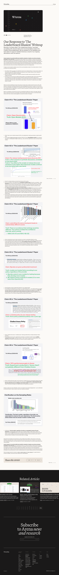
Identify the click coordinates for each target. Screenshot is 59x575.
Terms (47, 554)
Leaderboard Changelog (34, 561)
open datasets (30, 452)
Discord (40, 558)
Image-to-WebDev (21, 560)
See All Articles (41, 508)
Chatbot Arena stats (13, 137)
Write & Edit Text (27, 557)
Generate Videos (27, 561)
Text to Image (20, 561)
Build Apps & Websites (27, 556)
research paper (23, 452)
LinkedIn (40, 555)
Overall (19, 556)
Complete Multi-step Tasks (28, 567)
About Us (33, 554)
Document (19, 569)
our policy (14, 70)
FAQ (33, 558)
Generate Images (27, 560)
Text (19, 557)
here (9, 193)
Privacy (47, 555)
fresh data (11, 189)
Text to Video (20, 564)
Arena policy (13, 431)
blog (27, 434)
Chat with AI (27, 554)
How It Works (34, 555)
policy (19, 452)
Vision (19, 568)
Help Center (34, 559)
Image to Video (20, 565)
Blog (33, 564)
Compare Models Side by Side (27, 564)
